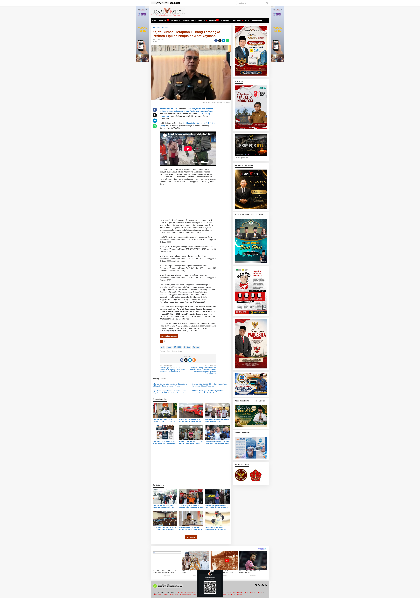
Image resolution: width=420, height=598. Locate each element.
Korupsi (155, 41)
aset (162, 347)
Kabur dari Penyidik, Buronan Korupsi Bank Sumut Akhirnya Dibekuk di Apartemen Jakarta (170, 385)
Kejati (169, 347)
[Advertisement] (188, 203)
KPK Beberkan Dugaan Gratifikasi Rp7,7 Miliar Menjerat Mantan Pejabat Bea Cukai (208, 392)
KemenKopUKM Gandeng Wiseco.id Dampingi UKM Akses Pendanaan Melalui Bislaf (172, 369)
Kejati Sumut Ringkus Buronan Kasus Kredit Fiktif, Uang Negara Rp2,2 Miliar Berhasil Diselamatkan (169, 392)
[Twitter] (186, 360)
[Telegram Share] (223, 40)
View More (191, 537)
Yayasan (196, 347)
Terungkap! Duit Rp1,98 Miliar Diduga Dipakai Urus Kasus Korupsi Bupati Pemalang (209, 385)
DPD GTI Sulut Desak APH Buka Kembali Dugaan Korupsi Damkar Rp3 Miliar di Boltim (190, 420)
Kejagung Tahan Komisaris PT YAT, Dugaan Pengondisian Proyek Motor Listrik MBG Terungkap (191, 442)
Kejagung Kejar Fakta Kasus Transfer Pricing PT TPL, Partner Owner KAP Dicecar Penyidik (164, 420)
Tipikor (187, 347)
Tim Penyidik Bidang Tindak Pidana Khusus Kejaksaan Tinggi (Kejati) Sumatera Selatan (186, 110)
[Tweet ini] (219, 40)
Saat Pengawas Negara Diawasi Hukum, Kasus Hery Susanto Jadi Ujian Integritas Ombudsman (164, 442)
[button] (267, 3)
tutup (147, 7)
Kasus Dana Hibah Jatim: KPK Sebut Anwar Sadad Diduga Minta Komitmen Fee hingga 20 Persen (190, 528)
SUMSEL (177, 347)
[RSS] (194, 360)
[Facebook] (181, 360)
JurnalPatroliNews (168, 109)
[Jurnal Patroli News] (168, 12)
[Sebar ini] (216, 40)
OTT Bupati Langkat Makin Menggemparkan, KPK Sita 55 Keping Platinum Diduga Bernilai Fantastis (216, 528)
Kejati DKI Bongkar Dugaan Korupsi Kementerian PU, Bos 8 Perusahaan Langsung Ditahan (217, 420)
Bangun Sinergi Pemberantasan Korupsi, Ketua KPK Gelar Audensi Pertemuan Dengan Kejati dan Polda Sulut (203, 370)
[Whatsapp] (227, 40)
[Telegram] (190, 360)
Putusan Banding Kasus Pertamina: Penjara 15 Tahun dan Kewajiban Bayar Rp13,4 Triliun (217, 442)
